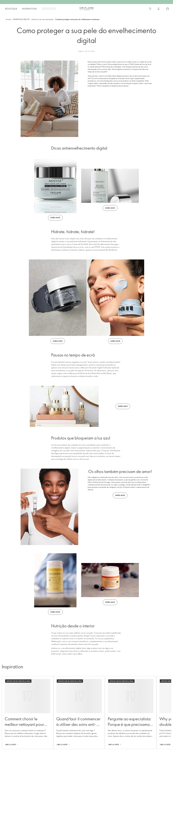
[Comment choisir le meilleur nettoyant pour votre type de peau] (27, 712)
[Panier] (167, 8)
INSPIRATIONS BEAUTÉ (21, 19)
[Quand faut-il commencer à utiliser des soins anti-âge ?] (79, 712)
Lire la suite (10, 744)
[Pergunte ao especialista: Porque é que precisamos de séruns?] (130, 712)
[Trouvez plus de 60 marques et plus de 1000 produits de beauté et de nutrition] (150, 8)
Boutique (11, 8)
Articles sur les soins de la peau (42, 19)
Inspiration (29, 8)
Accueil (8, 19)
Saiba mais (55, 217)
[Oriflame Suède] (86, 8)
